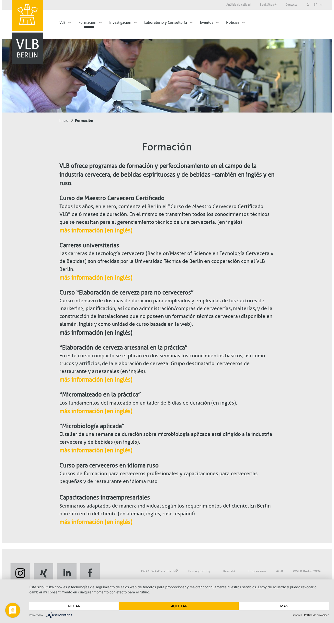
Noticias (232, 22)
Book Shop (267, 4)
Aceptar (179, 606)
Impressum (257, 571)
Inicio (63, 120)
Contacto (291, 4)
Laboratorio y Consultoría (165, 22)
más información (82, 230)
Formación (87, 22)
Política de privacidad (316, 614)
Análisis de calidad (238, 4)
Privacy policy (199, 571)
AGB (279, 571)
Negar (74, 606)
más (284, 606)
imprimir (297, 614)
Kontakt (229, 571)
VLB (62, 22)
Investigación (120, 22)
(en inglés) (119, 230)
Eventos (206, 22)
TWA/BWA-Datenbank (158, 571)
